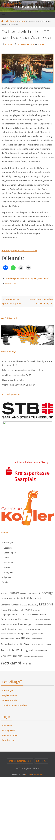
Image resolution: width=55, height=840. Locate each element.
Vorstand (27, 654)
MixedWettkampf (34, 627)
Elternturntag (33, 603)
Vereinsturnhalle (11, 654)
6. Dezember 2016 (26, 44)
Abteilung (4, 591)
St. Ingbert (7, 642)
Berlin (34, 591)
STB (16, 642)
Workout (26, 661)
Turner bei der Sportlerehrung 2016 (11, 299)
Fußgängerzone (8, 612)
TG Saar (20, 277)
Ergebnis (46, 601)
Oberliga (20, 631)
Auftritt (14, 591)
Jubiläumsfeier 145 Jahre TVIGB (16, 373)
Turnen (22, 21)
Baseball (8, 545)
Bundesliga (11, 277)
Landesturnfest (8, 627)
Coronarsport (10, 550)
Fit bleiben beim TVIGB (20, 608)
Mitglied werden (9, 693)
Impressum (41, 759)
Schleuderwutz (37, 636)
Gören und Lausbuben (33, 617)
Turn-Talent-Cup (38, 643)
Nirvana (28, 772)
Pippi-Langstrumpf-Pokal (34, 632)
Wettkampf (43, 277)
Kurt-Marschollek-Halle (9, 623)
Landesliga (24, 622)
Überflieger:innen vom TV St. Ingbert (18, 382)
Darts (6, 555)
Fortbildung (37, 608)
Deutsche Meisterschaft (29, 596)
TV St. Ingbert (31, 277)
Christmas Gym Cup (8, 596)
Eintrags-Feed (8, 728)
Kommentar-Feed (10, 733)
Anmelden (7, 723)
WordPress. (38, 772)
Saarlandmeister (8, 636)
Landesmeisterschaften (42, 622)
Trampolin (8, 560)
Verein (5, 580)
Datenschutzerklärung (20, 759)
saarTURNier (23, 636)
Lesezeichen (10, 281)
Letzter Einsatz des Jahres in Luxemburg (41, 299)
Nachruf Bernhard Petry (13, 377)
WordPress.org (9, 738)
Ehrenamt (23, 603)
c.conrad (9, 44)
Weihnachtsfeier (37, 654)
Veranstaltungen (41, 648)
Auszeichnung (25, 591)
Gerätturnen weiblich (12, 617)
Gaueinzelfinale (21, 613)
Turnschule (7, 648)
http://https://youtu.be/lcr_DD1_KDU (19, 249)
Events (4, 608)
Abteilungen (11, 21)
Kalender (47, 617)
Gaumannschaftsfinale (37, 612)
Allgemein (6, 575)
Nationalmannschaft (8, 632)
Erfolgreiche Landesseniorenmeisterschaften (22, 368)
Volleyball (8, 570)
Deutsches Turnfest (9, 602)
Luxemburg (22, 627)
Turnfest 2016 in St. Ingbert (14, 703)
